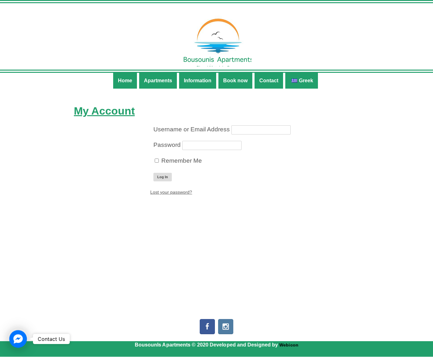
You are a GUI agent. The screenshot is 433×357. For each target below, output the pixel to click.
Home (125, 80)
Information (197, 80)
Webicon (288, 345)
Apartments (158, 80)
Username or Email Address (191, 129)
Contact (268, 80)
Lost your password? (171, 192)
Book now (235, 80)
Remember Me (181, 160)
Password (167, 144)
